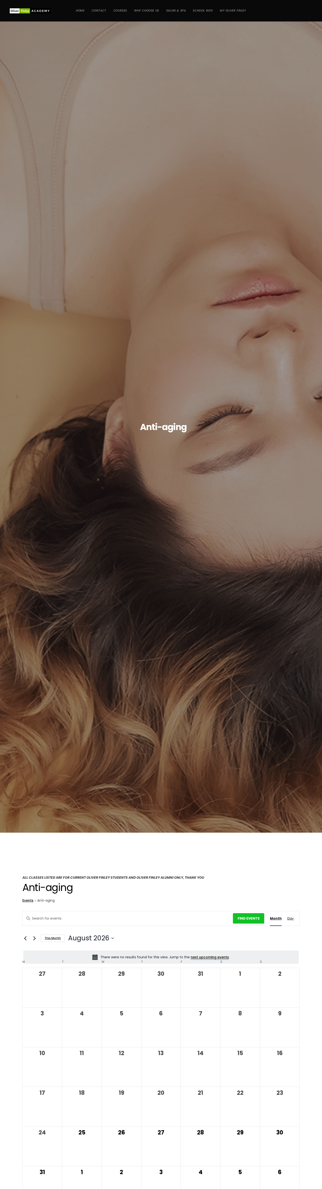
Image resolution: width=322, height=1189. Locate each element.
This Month (53, 938)
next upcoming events (210, 957)
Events (27, 900)
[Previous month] (25, 938)
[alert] (161, 957)
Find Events (249, 918)
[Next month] (34, 938)
